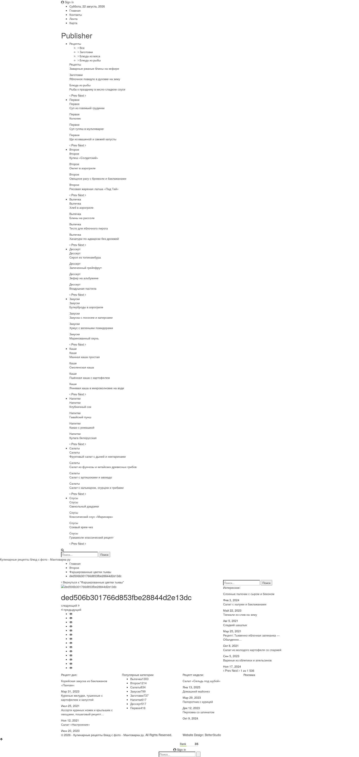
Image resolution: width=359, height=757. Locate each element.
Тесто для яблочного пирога (88, 228)
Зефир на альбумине (83, 278)
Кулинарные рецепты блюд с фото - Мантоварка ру (35, 559)
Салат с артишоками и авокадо (90, 477)
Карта (73, 23)
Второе (74, 149)
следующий (69, 605)
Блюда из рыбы (90, 60)
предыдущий (72, 609)
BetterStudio (213, 735)
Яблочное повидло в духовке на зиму (94, 79)
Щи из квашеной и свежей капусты (92, 139)
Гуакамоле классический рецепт (91, 537)
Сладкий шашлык (235, 625)
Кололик (75, 118)
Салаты (74, 448)
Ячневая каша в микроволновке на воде (96, 388)
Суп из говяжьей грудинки (87, 108)
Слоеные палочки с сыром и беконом (248, 594)
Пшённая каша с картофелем (89, 377)
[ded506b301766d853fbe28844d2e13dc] (70, 614)
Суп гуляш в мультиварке (86, 129)
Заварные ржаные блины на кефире (94, 68)
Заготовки (86, 52)
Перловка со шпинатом (198, 712)
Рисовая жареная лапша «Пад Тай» (94, 189)
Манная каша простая (84, 357)
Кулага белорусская (83, 438)
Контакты (75, 14)
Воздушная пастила (82, 288)
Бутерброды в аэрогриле (86, 307)
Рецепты (75, 43)
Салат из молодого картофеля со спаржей (252, 650)
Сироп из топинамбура (85, 257)
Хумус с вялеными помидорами (91, 328)
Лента (73, 19)
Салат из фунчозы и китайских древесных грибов (102, 467)
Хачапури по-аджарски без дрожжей (94, 238)
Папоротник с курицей (198, 702)
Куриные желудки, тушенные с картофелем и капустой (82, 697)
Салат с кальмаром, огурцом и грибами (96, 487)
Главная (75, 10)
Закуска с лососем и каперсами (91, 317)
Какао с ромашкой (81, 427)
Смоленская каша (81, 367)
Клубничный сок (80, 407)
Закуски (74, 299)
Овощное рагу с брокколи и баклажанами (97, 178)
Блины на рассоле (82, 218)
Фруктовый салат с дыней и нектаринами (97, 456)
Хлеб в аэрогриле (81, 207)
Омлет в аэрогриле (82, 168)
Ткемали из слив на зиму (240, 614)
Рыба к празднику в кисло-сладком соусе (97, 89)
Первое (74, 100)
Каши (73, 348)
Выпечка (75, 199)
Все (82, 48)
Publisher (76, 35)
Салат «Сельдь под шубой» (201, 681)
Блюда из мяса (89, 56)
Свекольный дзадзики (84, 506)
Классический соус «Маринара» (91, 516)
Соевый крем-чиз (81, 527)
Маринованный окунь (84, 338)
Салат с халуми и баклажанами (244, 604)
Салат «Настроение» (75, 724)
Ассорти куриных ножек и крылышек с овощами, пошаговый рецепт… (87, 712)
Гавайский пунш (80, 417)
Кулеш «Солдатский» (83, 158)
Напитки (75, 398)
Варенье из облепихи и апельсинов (247, 660)
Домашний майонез (196, 691)
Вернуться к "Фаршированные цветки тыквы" (93, 582)
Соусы (73, 498)
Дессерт (74, 249)
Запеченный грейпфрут (85, 268)
